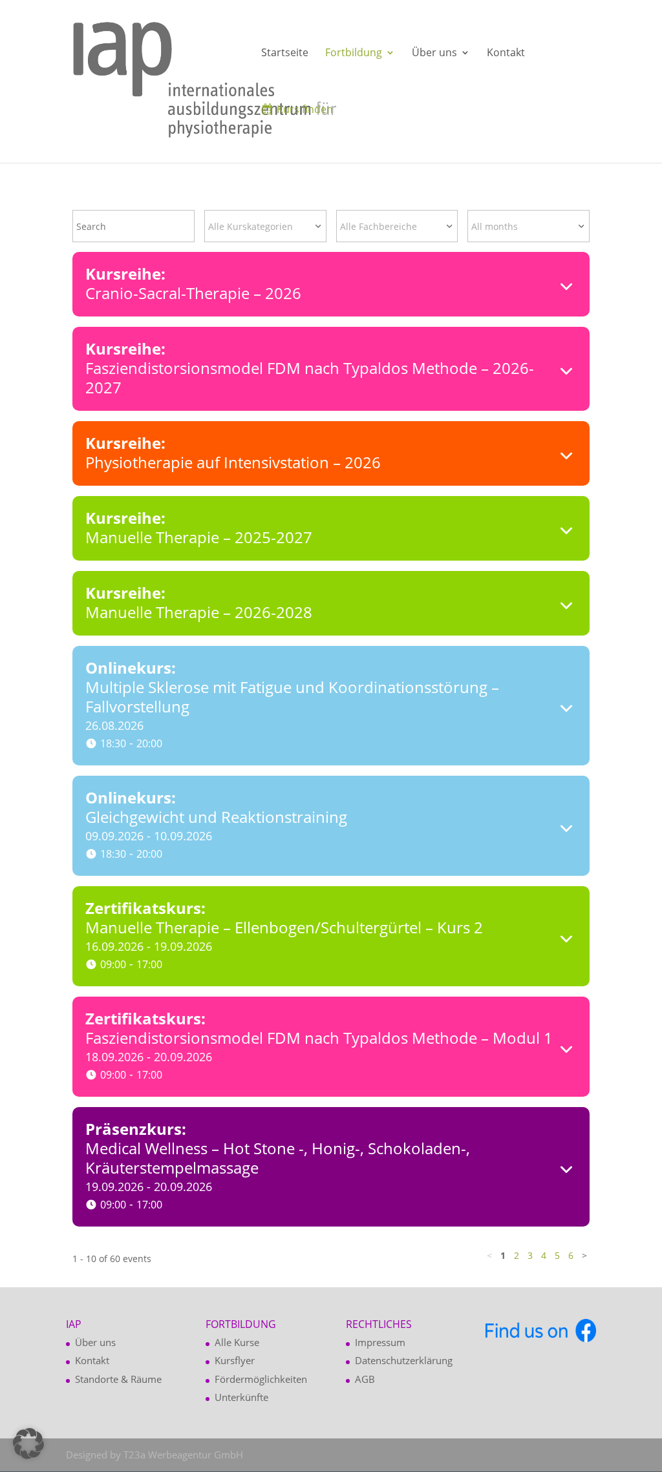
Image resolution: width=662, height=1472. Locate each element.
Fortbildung (353, 53)
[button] (28, 1443)
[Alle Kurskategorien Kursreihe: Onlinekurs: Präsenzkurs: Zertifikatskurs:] (265, 226)
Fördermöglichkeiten (261, 1379)
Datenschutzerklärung (404, 1360)
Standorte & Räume (118, 1379)
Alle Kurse (237, 1342)
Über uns (434, 53)
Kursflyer (235, 1360)
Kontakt (506, 53)
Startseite (284, 53)
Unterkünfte (241, 1397)
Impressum (380, 1342)
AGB (365, 1379)
